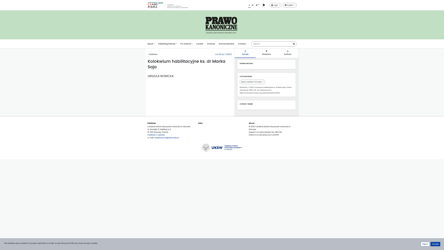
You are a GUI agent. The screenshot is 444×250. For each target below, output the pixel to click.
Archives (211, 43)
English (290, 5)
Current (199, 43)
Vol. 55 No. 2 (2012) (223, 54)
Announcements (226, 43)
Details (245, 54)
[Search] (293, 43)
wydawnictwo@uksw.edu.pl (166, 137)
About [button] (150, 43)
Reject (425, 244)
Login (275, 5)
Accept (435, 244)
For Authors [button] (185, 43)
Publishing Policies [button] (166, 43)
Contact (242, 43)
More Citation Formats (251, 82)
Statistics (266, 54)
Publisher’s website (156, 135)
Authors (287, 54)
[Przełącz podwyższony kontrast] (263, 5)
